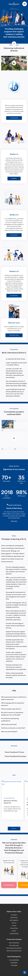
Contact (14, 925)
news (13, 798)
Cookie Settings (14, 933)
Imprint (14, 931)
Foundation (14, 915)
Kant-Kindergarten (14, 957)
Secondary (14, 235)
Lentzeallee (14, 965)
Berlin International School (14, 950)
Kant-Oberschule (14, 945)
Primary (14, 178)
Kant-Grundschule (14, 942)
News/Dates (14, 917)
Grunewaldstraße (14, 960)
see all (14, 828)
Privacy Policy (14, 928)
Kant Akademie (14, 920)
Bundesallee (14, 962)
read (16, 811)
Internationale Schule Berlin (14, 948)
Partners (14, 923)
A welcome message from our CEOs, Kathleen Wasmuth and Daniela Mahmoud (12, 809)
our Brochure (14, 335)
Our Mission (14, 118)
